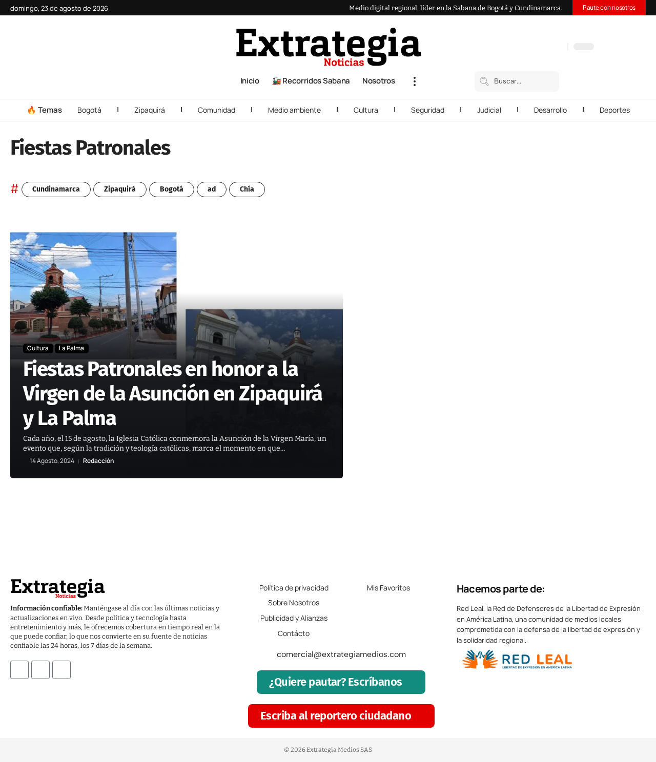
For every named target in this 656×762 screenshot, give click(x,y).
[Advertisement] (585, 372)
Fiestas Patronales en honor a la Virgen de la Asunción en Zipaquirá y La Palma (172, 394)
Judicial (489, 110)
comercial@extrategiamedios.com (341, 654)
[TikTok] (536, 47)
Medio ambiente (294, 110)
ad (212, 189)
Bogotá (89, 110)
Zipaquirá (149, 110)
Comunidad (216, 110)
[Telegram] (547, 47)
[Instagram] (526, 47)
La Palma (71, 348)
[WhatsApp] (557, 47)
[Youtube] (61, 670)
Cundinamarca (56, 189)
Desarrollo (550, 110)
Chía (247, 189)
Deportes (615, 110)
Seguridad (427, 110)
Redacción (98, 461)
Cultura (366, 110)
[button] (414, 81)
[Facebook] (506, 47)
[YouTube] (516, 47)
